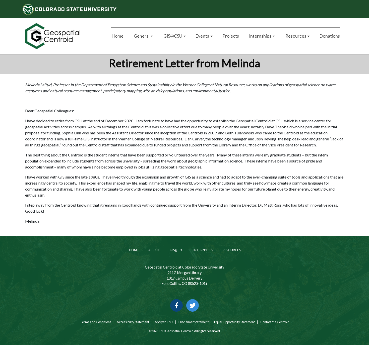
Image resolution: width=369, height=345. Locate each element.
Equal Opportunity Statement (234, 322)
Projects (230, 36)
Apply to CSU (164, 322)
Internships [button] (259, 36)
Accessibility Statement (133, 322)
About (154, 250)
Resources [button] (295, 36)
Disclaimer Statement (193, 322)
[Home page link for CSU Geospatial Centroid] (62, 36)
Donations (329, 36)
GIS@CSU (176, 250)
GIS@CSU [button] (172, 36)
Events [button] (202, 36)
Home (117, 36)
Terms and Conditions (95, 322)
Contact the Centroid (274, 322)
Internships (203, 250)
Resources (231, 250)
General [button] (141, 36)
